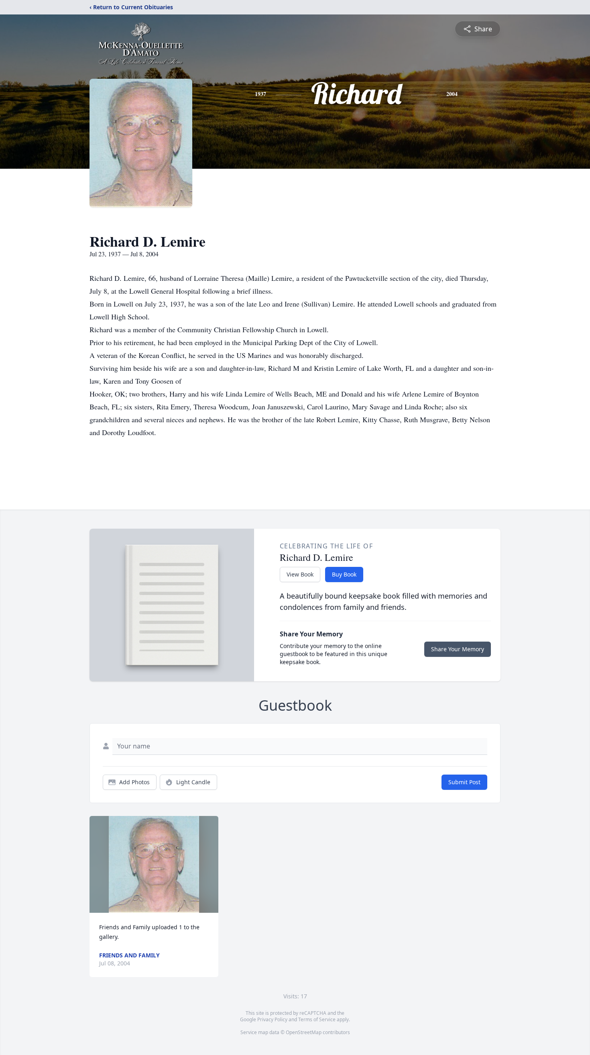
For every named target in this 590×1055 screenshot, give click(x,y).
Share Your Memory (457, 649)
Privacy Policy (272, 1019)
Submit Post (464, 782)
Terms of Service (317, 1019)
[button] (154, 864)
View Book (300, 574)
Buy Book (344, 574)
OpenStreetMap (303, 1032)
